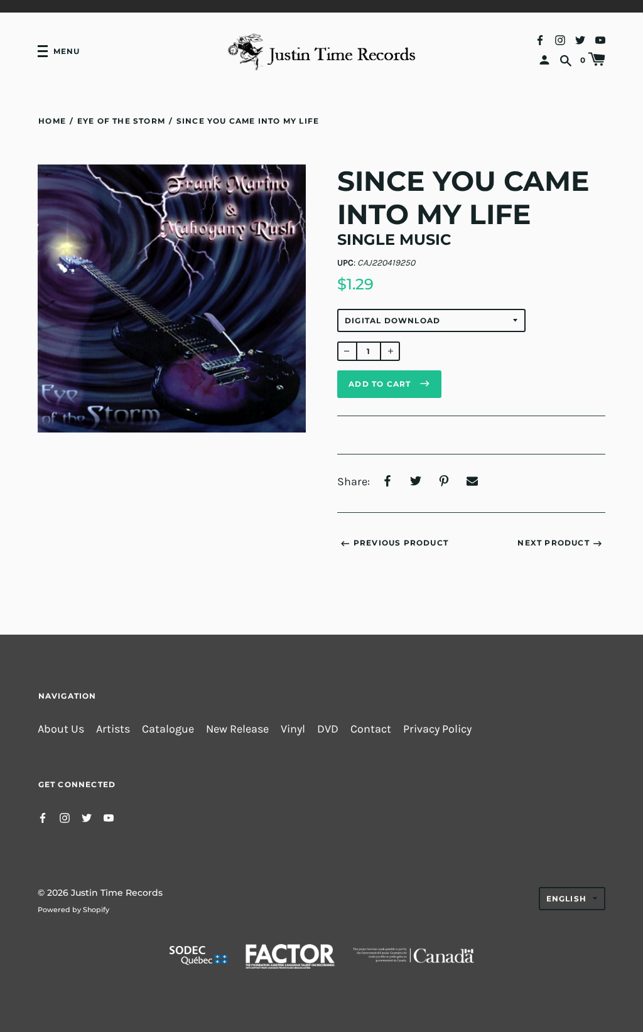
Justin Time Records (117, 892)
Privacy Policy (437, 729)
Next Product (553, 542)
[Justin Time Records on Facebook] (540, 39)
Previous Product (401, 542)
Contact (370, 729)
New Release (237, 729)
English (566, 898)
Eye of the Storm (121, 121)
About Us (61, 729)
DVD (327, 729)
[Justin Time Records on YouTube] (600, 39)
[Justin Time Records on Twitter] (580, 39)
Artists (113, 729)
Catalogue (168, 729)
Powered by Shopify (73, 909)
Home (52, 121)
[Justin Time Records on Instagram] (560, 39)
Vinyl (293, 729)
